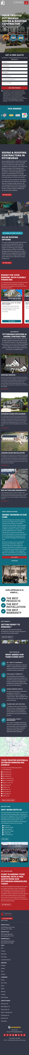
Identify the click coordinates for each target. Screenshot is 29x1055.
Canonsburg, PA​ (7, 774)
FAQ (2, 948)
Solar (2, 971)
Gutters (3, 974)
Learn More (14, 560)
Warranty (3, 954)
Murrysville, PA (7, 791)
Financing (3, 957)
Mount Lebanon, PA (8, 778)
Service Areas (5, 1000)
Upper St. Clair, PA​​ (8, 782)
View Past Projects (7, 637)
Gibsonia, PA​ (6, 787)
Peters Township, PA (6, 1012)
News (2, 986)
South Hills (5, 932)
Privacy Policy (14, 99)
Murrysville (5, 938)
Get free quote (7, 194)
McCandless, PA (5, 1006)
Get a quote (14, 557)
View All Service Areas (8, 800)
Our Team (4, 983)
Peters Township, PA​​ (8, 780)
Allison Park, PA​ (7, 772)
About (3, 980)
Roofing (3, 965)
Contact (3, 951)
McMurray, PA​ (6, 789)
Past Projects (4, 997)
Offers (2, 988)
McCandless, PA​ (7, 776)
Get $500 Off (11, 321)
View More (4, 1021)
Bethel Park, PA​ (7, 785)
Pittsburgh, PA (6, 793)
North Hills (5, 925)
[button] (1, 37)
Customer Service (6, 959)
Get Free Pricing (14, 88)
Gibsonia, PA (4, 1003)
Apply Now (5, 839)
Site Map (18, 1038)
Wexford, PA (6, 796)
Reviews (3, 991)
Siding (3, 968)
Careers (3, 994)
